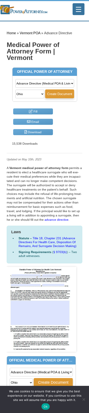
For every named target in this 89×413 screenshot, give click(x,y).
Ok (46, 406)
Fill (35, 111)
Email (34, 122)
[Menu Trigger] (78, 9)
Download (34, 132)
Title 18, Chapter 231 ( (47, 242)
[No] (83, 399)
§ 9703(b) (60, 252)
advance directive (56, 219)
